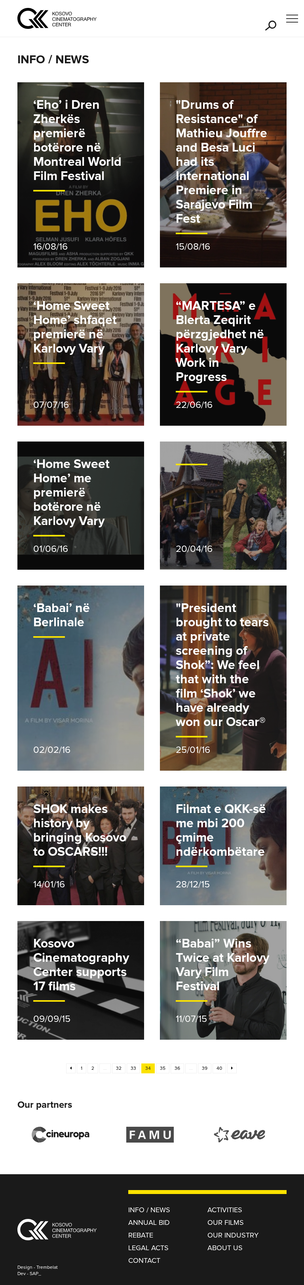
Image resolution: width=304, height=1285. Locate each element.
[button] (270, 25)
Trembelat (47, 1267)
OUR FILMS (225, 1222)
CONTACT (144, 1260)
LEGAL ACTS (148, 1248)
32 (119, 1068)
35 (162, 1068)
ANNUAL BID (149, 1222)
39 (204, 1068)
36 (177, 1068)
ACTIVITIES (224, 1210)
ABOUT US (225, 1248)
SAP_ (35, 1274)
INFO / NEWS (149, 1210)
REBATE (140, 1235)
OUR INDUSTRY (232, 1235)
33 (133, 1068)
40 (219, 1068)
